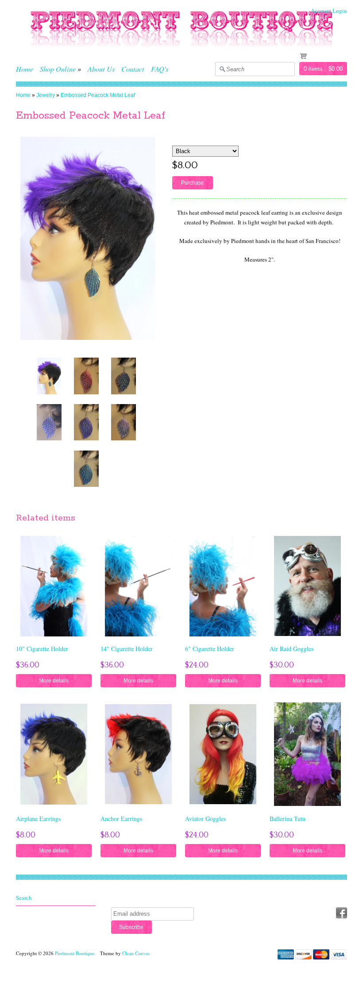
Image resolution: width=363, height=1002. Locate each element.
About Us (101, 68)
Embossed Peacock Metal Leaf (98, 95)
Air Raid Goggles (291, 648)
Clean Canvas (136, 953)
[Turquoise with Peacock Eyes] (49, 376)
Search (24, 898)
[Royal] (86, 422)
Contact (132, 68)
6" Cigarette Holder (209, 648)
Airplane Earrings (38, 818)
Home (24, 68)
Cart (316, 55)
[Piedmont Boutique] (181, 53)
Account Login (329, 11)
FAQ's (159, 68)
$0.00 (335, 69)
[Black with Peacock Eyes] (123, 376)
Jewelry (45, 95)
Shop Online (58, 68)
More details (54, 680)
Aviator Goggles (205, 818)
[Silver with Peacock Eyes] (123, 422)
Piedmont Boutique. (76, 953)
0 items (313, 69)
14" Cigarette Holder (126, 648)
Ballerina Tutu (287, 818)
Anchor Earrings (121, 818)
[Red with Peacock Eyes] (86, 376)
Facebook (341, 912)
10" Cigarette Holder (42, 648)
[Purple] (49, 422)
